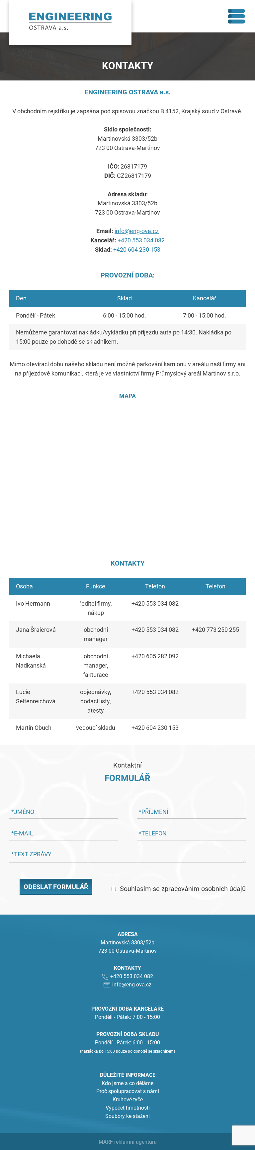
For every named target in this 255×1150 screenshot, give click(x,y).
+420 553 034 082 (141, 240)
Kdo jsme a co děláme (127, 1083)
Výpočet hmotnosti (128, 1108)
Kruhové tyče (128, 1099)
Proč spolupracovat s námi (127, 1091)
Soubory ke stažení (127, 1116)
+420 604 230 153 (136, 249)
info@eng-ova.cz (137, 230)
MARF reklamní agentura (128, 1142)
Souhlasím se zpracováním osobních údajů (183, 889)
